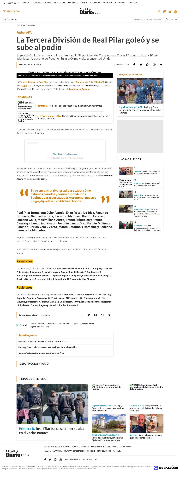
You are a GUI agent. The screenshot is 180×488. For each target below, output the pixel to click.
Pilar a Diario (22, 25)
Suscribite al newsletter (72, 459)
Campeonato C (83, 82)
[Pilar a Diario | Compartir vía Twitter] (140, 64)
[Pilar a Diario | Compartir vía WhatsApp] (147, 64)
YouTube (61, 459)
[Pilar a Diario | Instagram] (169, 11)
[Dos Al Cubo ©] (166, 469)
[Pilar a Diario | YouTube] (175, 11)
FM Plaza (133, 3)
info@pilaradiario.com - (136, 466)
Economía (37, 3)
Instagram (55, 459)
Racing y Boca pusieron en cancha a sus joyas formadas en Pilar (47, 347)
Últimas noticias (52, 447)
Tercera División (27, 82)
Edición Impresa (9, 19)
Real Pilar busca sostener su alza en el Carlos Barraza (42, 341)
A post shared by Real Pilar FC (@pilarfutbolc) (65, 158)
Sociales (127, 447)
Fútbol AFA (99, 82)
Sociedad (91, 451)
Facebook (45, 459)
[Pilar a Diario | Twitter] (164, 11)
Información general (55, 3)
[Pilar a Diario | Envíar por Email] (154, 64)
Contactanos (87, 459)
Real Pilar (43, 82)
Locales (85, 447)
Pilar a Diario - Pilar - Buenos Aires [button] (13, 466)
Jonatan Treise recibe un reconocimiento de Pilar (41, 353)
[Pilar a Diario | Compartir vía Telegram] (161, 64)
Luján (24, 85)
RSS (96, 459)
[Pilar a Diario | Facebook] (158, 11)
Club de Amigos (104, 451)
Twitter (50, 460)
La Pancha (95, 3)
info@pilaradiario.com (10, 469)
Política (25, 3)
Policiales (73, 3)
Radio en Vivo (13, 11)
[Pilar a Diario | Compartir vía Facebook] (134, 64)
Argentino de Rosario (79, 89)
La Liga (84, 3)
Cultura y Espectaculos (114, 3)
